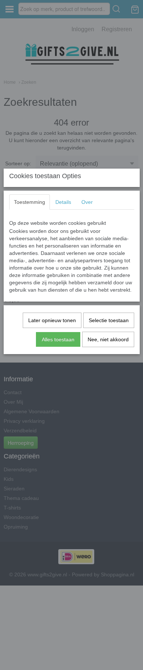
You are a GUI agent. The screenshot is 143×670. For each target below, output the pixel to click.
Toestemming (29, 202)
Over (87, 202)
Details (63, 202)
